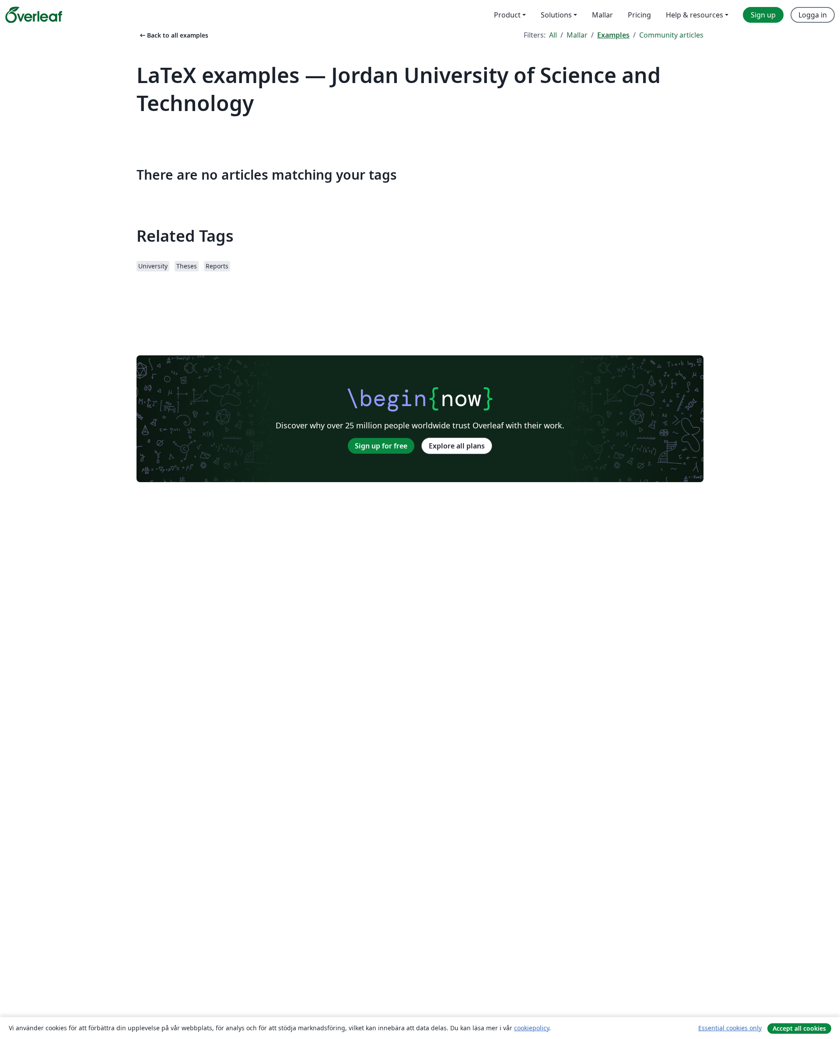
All (553, 35)
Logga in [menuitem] (812, 15)
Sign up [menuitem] (763, 15)
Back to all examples (173, 35)
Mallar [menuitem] (602, 15)
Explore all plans (457, 446)
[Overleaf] (33, 15)
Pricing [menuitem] (639, 15)
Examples (613, 35)
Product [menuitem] (507, 15)
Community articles (671, 35)
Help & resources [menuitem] (694, 15)
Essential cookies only (730, 1028)
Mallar (577, 35)
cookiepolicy (531, 1028)
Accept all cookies (799, 1028)
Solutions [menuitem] (556, 15)
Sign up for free (381, 446)
